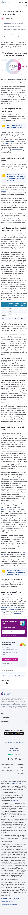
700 (11, 635)
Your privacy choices (14, 750)
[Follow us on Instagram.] (16, 759)
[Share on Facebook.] (2, 682)
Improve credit (12, 673)
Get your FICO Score (10, 659)
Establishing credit (21, 673)
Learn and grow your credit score (12, 26)
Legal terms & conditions (7, 764)
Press (7, 774)
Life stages (11, 675)
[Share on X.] (4, 682)
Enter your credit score (8, 627)
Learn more (15, 800)
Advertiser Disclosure (20, 6)
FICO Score (4, 143)
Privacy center (7, 767)
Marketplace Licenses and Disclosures (10, 898)
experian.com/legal (16, 783)
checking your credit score (10, 609)
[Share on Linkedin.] (7, 682)
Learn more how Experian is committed (14, 742)
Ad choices (20, 764)
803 (15, 635)
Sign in (21, 2)
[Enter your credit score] (22, 632)
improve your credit (12, 220)
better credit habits (17, 149)
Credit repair (4, 675)
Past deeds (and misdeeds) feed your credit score (15, 30)
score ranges (17, 613)
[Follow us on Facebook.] (8, 759)
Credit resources (5, 721)
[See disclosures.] (10, 42)
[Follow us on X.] (12, 759)
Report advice (4, 673)
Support (3, 713)
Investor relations (21, 770)
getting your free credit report (9, 607)
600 (9, 635)
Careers (21, 767)
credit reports (12, 141)
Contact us (20, 773)
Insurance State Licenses (7, 901)
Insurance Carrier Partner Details (9, 904)
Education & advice (5, 717)
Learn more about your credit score (13, 36)
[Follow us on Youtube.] (19, 759)
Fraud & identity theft (19, 675)
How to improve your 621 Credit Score (13, 23)
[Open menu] (25, 2)
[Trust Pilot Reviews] (14, 754)
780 (13, 635)
